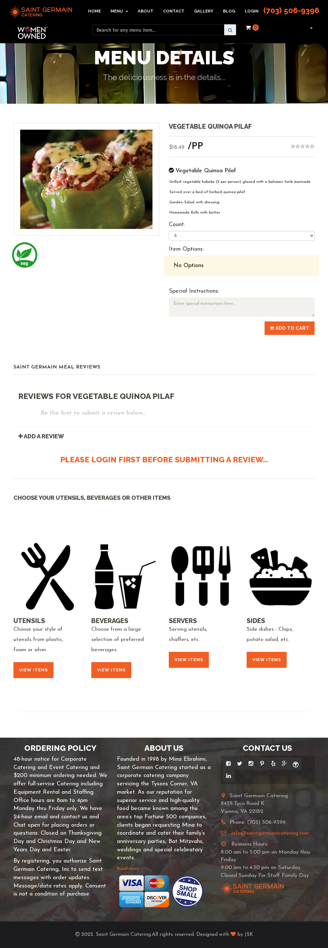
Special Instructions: (194, 291)
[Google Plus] (284, 764)
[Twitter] (239, 764)
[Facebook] (228, 764)
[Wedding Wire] (295, 764)
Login (251, 11)
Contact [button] (173, 11)
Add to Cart (291, 328)
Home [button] (94, 11)
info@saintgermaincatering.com (270, 833)
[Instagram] (251, 764)
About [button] (145, 11)
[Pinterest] (262, 764)
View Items (33, 670)
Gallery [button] (203, 11)
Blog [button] (229, 11)
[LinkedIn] (228, 776)
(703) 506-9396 (291, 10)
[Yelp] (273, 764)
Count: (177, 225)
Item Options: (186, 249)
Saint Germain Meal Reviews (56, 367)
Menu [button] (117, 11)
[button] (310, 27)
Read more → (130, 868)
